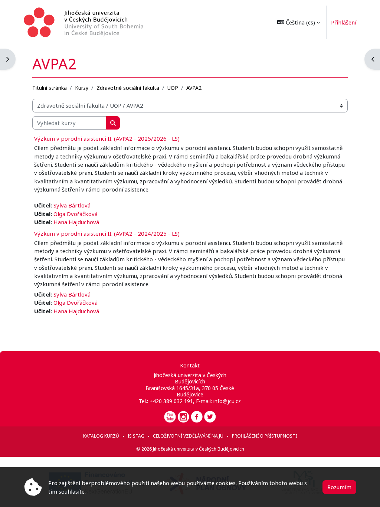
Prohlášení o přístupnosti (264, 436)
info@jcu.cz (227, 401)
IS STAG (136, 436)
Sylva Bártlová (72, 205)
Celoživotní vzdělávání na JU (188, 436)
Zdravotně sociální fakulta (127, 87)
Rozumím (339, 487)
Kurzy (81, 87)
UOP (172, 87)
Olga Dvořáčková (75, 213)
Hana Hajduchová (76, 222)
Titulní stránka (49, 87)
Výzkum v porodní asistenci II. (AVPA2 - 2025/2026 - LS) (107, 138)
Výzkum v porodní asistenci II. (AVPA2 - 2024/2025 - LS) (107, 233)
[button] (298, 22)
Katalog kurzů (101, 436)
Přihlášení (343, 22)
